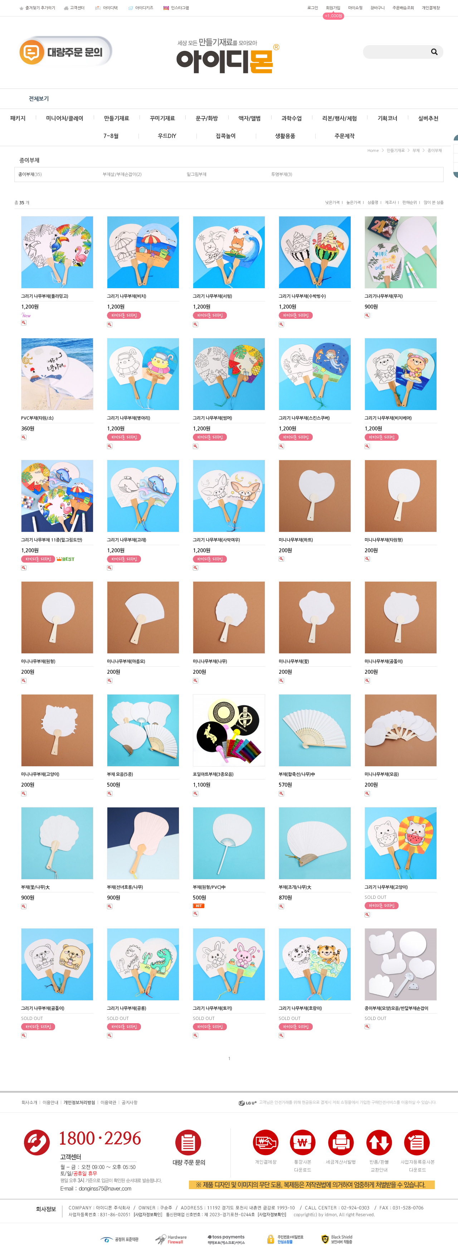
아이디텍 (110, 8)
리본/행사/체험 (339, 118)
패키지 (17, 118)
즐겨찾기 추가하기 (40, 8)
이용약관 (108, 1102)
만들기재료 (116, 118)
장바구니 (377, 8)
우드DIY (167, 136)
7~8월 (110, 136)
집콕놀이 (226, 136)
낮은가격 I (334, 203)
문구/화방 (207, 118)
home (373, 151)
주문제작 (345, 136)
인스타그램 (180, 8)
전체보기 (39, 98)
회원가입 (333, 8)
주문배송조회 (403, 8)
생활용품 (285, 136)
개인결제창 (431, 8)
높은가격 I (355, 203)
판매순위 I (411, 203)
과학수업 (292, 118)
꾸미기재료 (162, 118)
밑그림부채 (196, 174)
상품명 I (374, 203)
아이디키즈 (144, 8)
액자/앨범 (250, 118)
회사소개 (29, 1102)
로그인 (312, 8)
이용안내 (50, 1102)
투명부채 (279, 174)
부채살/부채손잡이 (119, 174)
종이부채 (435, 151)
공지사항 (129, 1102)
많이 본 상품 (434, 203)
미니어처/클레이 (64, 118)
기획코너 (387, 118)
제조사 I (392, 203)
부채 (416, 151)
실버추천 (428, 118)
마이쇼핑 (355, 8)
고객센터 (77, 8)
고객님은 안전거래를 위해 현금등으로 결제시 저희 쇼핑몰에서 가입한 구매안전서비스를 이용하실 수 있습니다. (348, 1103)
